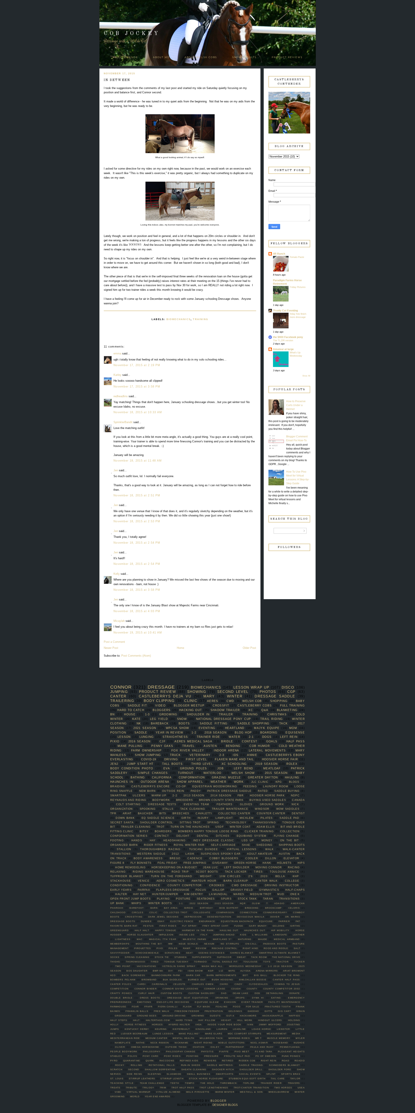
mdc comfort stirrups (244, 1033)
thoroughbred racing (160, 849)
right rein (268, 1060)
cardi (141, 984)
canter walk (266, 880)
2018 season (215, 732)
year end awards (157, 1096)
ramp (186, 948)
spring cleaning (137, 957)
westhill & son (251, 1092)
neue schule (188, 944)
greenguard (119, 930)
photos (268, 692)
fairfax (144, 889)
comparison (225, 912)
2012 (175, 853)
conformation (192, 777)
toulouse (250, 962)
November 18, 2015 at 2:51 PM (136, 495)
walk (269, 849)
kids (243, 935)
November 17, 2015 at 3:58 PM (136, 386)
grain (300, 1011)
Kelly (116, 573)
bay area (171, 908)
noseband (280, 1043)
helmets (284, 862)
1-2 (194, 732)
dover (275, 917)
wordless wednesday (245, 966)
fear (135, 1006)
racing (294, 867)
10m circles (230, 876)
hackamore (248, 1016)
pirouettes (142, 948)
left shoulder (236, 867)
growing (198, 1016)
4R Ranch (279, 253)
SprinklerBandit (122, 422)
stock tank (247, 898)
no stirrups (230, 944)
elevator (291, 858)
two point (123, 966)
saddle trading (251, 1065)
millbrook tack (211, 1038)
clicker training (259, 831)
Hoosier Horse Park (267, 795)
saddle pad (289, 817)
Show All (306, 376)
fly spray (189, 926)
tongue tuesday (176, 962)
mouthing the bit (149, 944)
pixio (115, 741)
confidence (150, 885)
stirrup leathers (142, 1078)
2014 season (221, 795)
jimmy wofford (270, 1024)
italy (204, 935)
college (292, 880)
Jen (115, 470)
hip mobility (280, 930)
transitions (289, 898)
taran (268, 898)
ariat (127, 813)
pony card (150, 1056)
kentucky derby (137, 1029)
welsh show (243, 773)
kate (136, 719)
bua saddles (172, 979)
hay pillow (206, 1020)
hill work (244, 1020)
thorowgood (135, 962)
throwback (228, 1083)
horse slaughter (140, 935)
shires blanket (241, 953)
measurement (277, 1033)
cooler (251, 858)
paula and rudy (262, 1047)
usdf (219, 826)
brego (175, 858)
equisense (295, 732)
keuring (161, 1029)
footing (117, 840)
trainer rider (271, 1083)
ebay (161, 921)
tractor (282, 962)
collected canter (234, 813)
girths (295, 926)
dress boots (150, 998)
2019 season (266, 763)
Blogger (218, 1100)
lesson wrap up (251, 687)
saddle (140, 732)
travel (188, 746)
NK (139, 723)
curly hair (146, 993)
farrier (284, 921)
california (162, 777)
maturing (244, 939)
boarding (268, 732)
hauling (292, 777)
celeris (294, 908)
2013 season (194, 795)
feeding (250, 786)
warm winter (224, 1092)
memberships (119, 944)
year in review (169, 732)
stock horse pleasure (206, 1078)
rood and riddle (276, 948)
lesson (124, 736)
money (267, 840)
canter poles (120, 984)
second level (233, 692)
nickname (181, 1043)
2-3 (221, 755)
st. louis (116, 1078)
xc (250, 710)
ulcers (139, 795)
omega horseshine (145, 1047)
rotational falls (162, 1065)
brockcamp (273, 908)
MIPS (231, 971)
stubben (180, 957)
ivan (250, 1024)
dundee (146, 921)
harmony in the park (198, 930)
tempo (189, 1083)
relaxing (118, 871)
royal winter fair (189, 844)
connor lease (214, 989)
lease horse (261, 1029)
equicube (266, 921)
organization (121, 808)
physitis (207, 1051)
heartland (234, 728)
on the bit (289, 840)
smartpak (118, 795)
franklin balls (137, 1011)
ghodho (253, 1011)
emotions (144, 1002)
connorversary (275, 912)
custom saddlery (201, 993)
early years (120, 889)
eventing (207, 728)
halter (121, 894)
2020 (264, 876)
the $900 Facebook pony (288, 337)
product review (157, 692)
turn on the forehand (171, 876)
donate (294, 993)
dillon (270, 858)
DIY (170, 971)
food (236, 1006)
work (239, 781)
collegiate (202, 912)
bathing (138, 777)
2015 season (276, 773)
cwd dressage (244, 885)
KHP (296, 876)
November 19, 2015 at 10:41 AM (137, 632)
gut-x (230, 1016)
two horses (283, 1087)
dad (224, 993)
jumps (114, 1029)
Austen (210, 746)
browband (149, 979)
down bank (125, 817)
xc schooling (234, 763)
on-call (251, 944)
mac (139, 939)
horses (157, 1024)
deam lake (241, 993)
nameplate (123, 1043)
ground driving (174, 1016)
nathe (140, 1043)
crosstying (133, 917)
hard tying (184, 1020)
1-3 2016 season (280, 966)
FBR (241, 795)
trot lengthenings (214, 1087)
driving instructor (282, 885)
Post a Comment (114, 641)
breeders (184, 800)
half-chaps (295, 889)
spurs (226, 898)
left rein (288, 736)
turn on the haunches (190, 826)
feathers (224, 804)
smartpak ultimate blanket (279, 953)
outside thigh (176, 1047)
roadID (300, 1060)
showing (196, 692)
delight (183, 835)
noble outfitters (231, 1043)
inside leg (187, 935)
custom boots (171, 993)
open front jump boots (130, 898)
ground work (272, 804)
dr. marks (292, 917)
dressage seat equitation (187, 998)
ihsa (198, 1024)
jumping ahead (224, 935)
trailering (122, 701)
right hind (250, 948)
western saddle (151, 853)
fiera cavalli (167, 1006)
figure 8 (117, 862)
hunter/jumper (165, 894)
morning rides (239, 1038)
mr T (258, 1038)
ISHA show (195, 971)
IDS (235, 755)
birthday (206, 908)
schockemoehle (147, 953)
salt (297, 948)
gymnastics (269, 889)
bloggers (162, 710)
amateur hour (204, 880)
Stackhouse (120, 880)
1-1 (181, 903)
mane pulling (130, 746)
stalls (168, 808)
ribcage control (224, 948)
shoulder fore (279, 1069)
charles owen (203, 984)
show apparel (190, 781)
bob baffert (228, 908)
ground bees (146, 1016)
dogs (266, 736)
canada (298, 800)
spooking (147, 808)
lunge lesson (163, 1033)
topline (249, 1083)
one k (295, 894)
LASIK (189, 853)
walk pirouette (198, 1092)
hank (267, 862)
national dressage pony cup (223, 719)
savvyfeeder (119, 953)
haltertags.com (158, 1020)
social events (250, 1074)
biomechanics (178, 319)
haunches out (254, 930)
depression (193, 917)
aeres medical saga (193, 741)
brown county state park (221, 800)
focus (201, 889)
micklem (247, 817)
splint (271, 1074)
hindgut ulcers (270, 1020)
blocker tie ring (287, 975)
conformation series (128, 835)
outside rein (173, 790)
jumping (119, 692)
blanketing (287, 710)
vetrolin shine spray (178, 966)
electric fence (181, 921)
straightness (175, 736)
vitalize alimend (168, 1092)
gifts (269, 1011)
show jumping (148, 755)
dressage (161, 686)
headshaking (174, 840)
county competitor (185, 885)
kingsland (203, 1029)
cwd (230, 701)
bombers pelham (122, 979)
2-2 (174, 795)
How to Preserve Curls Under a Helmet (296, 405)
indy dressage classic (213, 840)
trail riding (271, 719)
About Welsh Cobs (201, 57)
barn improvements (221, 975)
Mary (209, 696)
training (200, 319)
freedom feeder (187, 1011)
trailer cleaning (136, 826)
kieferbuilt (181, 1029)
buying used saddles (267, 800)
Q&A (264, 710)
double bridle (121, 998)
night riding (203, 1043)
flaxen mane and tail (234, 759)
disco (288, 687)
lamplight (224, 817)
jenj (114, 763)
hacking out (190, 710)
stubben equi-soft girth (247, 1078)
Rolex (291, 763)
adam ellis (266, 826)
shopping (278, 701)
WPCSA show (177, 728)
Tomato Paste (297, 257)
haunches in (121, 781)
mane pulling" (189, 1033)
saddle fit (137, 705)
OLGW (256, 903)
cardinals (159, 984)
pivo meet (242, 1051)
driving (171, 759)
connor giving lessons (180, 989)
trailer (226, 714)
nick (295, 804)
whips (136, 903)
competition (119, 989)
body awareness (148, 858)
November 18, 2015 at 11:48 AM (137, 460)
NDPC (295, 795)
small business (198, 1074)
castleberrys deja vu (165, 696)
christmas (277, 714)
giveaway (220, 862)
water (234, 736)
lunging (146, 736)
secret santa (122, 822)
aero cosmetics (170, 880)
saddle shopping (253, 723)
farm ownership (146, 750)
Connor (121, 686)
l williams (260, 935)
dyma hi (258, 998)
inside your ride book (224, 1024)
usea (301, 1087)
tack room (259, 957)
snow (182, 719)
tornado (200, 962)
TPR (113, 813)
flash (187, 1006)
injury (203, 817)
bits (162, 813)
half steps (118, 1020)
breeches (180, 813)
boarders (163, 831)
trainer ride (208, 736)
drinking (221, 998)
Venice (143, 880)
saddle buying (286, 790)
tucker (299, 962)
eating (276, 998)
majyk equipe (266, 728)
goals (272, 741)
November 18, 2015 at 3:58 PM (136, 589)
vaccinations (146, 966)
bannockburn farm (166, 975)
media (296, 1033)
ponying (192, 1056)
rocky (119, 1065)
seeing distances (211, 953)
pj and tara (263, 1051)
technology (235, 822)
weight (206, 876)
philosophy (151, 1051)
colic (153, 912)
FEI (180, 971)
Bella (280, 876)
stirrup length (172, 1078)
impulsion (166, 935)
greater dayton (263, 777)
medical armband (287, 939)
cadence (194, 858)
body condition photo (131, 768)
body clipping (159, 701)
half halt (142, 930)
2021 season (144, 728)
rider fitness (156, 844)
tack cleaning (192, 808)
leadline (239, 1029)
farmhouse (118, 1006)
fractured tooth (277, 1006)
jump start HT (140, 763)
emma (117, 353)
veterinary (200, 755)
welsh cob (252, 701)
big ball (260, 975)
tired (155, 962)
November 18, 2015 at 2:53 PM (136, 521)
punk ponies (291, 1056)
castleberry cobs (255, 705)
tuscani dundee (203, 849)
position (118, 732)
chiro (224, 984)
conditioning (121, 885)
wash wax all (212, 966)
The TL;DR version (283, 340)
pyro (114, 1060)
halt (136, 1020)
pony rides (172, 1056)
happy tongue (165, 930)
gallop (218, 889)
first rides (168, 926)
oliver (120, 1047)
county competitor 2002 (281, 989)
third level (202, 763)
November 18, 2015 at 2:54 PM (136, 542)
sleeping (154, 1074)
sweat (241, 957)
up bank (117, 903)
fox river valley (187, 750)
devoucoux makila (251, 917)
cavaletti (204, 813)
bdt (245, 975)
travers (294, 1083)
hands (136, 840)
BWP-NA (158, 971)
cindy (239, 984)
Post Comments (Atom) (136, 655)
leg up (248, 840)
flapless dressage (173, 889)
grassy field (242, 889)
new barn (147, 790)
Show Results (244, 57)
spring (213, 822)
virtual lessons (241, 849)
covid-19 (148, 759)
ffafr (148, 1006)
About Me (161, 57)
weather (218, 781)
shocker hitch (223, 1069)
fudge (238, 926)
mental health (183, 1038)
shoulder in (198, 714)
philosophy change (180, 1051)
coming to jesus (287, 984)
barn (154, 908)
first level (196, 759)
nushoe (299, 1043)
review (201, 948)
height (226, 1020)
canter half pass (286, 979)
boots (184, 723)
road (285, 1060)
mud (280, 894)
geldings (235, 1011)
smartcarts (225, 1074)
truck (175, 755)
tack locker (236, 871)
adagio (279, 903)
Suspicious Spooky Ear (221, 853)
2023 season (224, 903)
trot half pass (182, 1087)
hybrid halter (179, 1024)
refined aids (189, 1060)
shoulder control (156, 822)
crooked (216, 885)
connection (248, 912)
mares (238, 894)
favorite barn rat (123, 926)
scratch (116, 1069)
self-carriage (223, 844)
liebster (283, 1029)
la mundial (218, 894)
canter (118, 696)
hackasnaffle (272, 1016)
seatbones (206, 898)
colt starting (128, 804)
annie (252, 755)
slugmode (174, 1074)
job (220, 768)
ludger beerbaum (134, 1033)
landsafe (280, 935)
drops (240, 998)
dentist (298, 813)
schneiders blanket (284, 1065)
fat (298, 921)
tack (283, 723)
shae (246, 844)
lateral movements (267, 750)
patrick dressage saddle (229, 790)
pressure (211, 1056)
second (133, 1069)
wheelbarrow (278, 1092)
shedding (264, 844)
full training (292, 705)
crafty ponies (121, 993)
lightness (122, 939)
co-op (181, 786)
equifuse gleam (207, 1002)
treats (115, 1087)
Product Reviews (287, 57)
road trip (180, 871)
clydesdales (258, 984)
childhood (118, 912)
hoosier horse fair (280, 759)
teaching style (122, 1083)
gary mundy (258, 926)
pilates (266, 817)
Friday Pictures (298, 287)
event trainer (252, 1002)
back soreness (133, 975)
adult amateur (259, 853)
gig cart (284, 1011)
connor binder (145, 989)
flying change (286, 835)
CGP (291, 692)
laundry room (275, 786)
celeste (179, 984)
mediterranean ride (125, 1038)
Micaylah (119, 620)
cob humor (259, 746)
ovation (198, 1047)
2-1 (251, 736)
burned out (197, 979)
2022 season (199, 903)
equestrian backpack (237, 921)
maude (262, 939)
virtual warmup (138, 1092)
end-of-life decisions (173, 1002)
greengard (123, 1016)
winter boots (160, 903)
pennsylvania (290, 1047)
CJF (163, 741)
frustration (214, 1011)
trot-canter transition (251, 1087)
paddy (196, 790)
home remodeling (130, 867)
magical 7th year (162, 939)
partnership (235, 1047)
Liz (221, 971)
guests (215, 1016)
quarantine (131, 1060)
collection (290, 831)
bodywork (161, 800)
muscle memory (278, 1038)
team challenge (152, 1083)
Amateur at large (283, 349)
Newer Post (111, 647)
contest (249, 741)
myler (300, 1038)
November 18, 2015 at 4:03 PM (136, 611)
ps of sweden (265, 1056)
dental (203, 835)
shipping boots (292, 844)
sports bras (290, 1074)
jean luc (210, 867)
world (135, 1096)
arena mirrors (267, 971)
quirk (150, 1060)
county (252, 989)
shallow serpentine (160, 1069)
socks (115, 957)
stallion (124, 849)
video (160, 705)
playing (163, 898)
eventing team (196, 804)
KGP (211, 971)
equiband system (252, 835)
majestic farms (194, 939)
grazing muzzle (226, 777)
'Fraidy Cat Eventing (285, 310)
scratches (172, 953)
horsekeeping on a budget (174, 867)
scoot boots (207, 871)
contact (162, 835)
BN (112, 714)
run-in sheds (191, 1065)
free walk (161, 1011)
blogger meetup (189, 705)
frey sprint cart (215, 926)
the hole (207, 1083)
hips (301, 862)
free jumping (195, 862)
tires (258, 871)
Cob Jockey (132, 33)
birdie (188, 908)
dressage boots (122, 921)
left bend (243, 768)
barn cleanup (235, 880)
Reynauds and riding (128, 800)
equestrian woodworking (214, 786)
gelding (278, 926)
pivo (159, 948)
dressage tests (162, 804)
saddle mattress (220, 1065)
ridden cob (247, 1060)
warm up (159, 795)
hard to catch (130, 710)
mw (170, 944)
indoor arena (226, 750)
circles (137, 912)
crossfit (221, 705)
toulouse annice (284, 871)
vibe (118, 1092)
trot (160, 826)
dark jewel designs (163, 917)
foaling (221, 1006)
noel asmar (259, 1043)
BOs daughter (136, 971)
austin (284, 853)
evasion (230, 1002)
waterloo (212, 773)
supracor (224, 957)
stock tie (162, 957)
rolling (136, 1065)
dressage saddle (275, 696)
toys (266, 962)
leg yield (159, 719)
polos (132, 1056)
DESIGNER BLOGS (225, 1105)
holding (294, 1020)
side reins (134, 1074)
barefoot (136, 908)
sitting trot (190, 822)
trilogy (148, 1087)
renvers (210, 1060)
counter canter (271, 813)
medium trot (260, 894)
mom (293, 728)
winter (235, 696)
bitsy (144, 831)
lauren (222, 1029)
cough (236, 989)
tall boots (172, 763)
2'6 (250, 876)
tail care (278, 1078)
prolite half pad (237, 1056)
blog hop (243, 732)
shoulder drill (251, 1069)
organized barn (124, 844)
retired (227, 1060)
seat (189, 953)
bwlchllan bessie (253, 979)
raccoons (167, 1060)
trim (163, 1087)
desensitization (219, 917)
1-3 (147, 714)
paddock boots (274, 944)
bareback (160, 723)
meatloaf (272, 768)
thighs (115, 962)
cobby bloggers (223, 858)
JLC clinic (260, 781)
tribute (131, 1087)
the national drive (286, 957)
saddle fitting (214, 723)
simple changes (153, 773)
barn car (193, 975)
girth (186, 817)
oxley (215, 1047)
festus (148, 926)
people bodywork (123, 1051)
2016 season (139, 741)
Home (180, 647)
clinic (190, 701)
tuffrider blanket (126, 876)
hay (153, 840)
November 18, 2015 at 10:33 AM (137, 412)
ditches (222, 835)
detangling (274, 993)
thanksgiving (264, 822)
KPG (279, 781)
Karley (117, 374)
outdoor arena (155, 781)
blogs (294, 781)
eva (166, 768)
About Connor (125, 57)
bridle (227, 741)
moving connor (268, 867)
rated (263, 790)
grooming (168, 714)
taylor (295, 1078)
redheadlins (120, 396)
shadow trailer (225, 710)
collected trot (176, 912)
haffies (294, 1016)
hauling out (229, 930)
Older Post (249, 647)
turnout (185, 773)
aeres (212, 701)
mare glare (213, 1033)
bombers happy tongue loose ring (208, 831)
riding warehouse (148, 871)
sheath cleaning (193, 1069)
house (130, 714)
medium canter (156, 1038)
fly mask (203, 1006)
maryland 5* (222, 939)
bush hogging (222, 979)
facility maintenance (284, 1002)
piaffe (224, 1051)
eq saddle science (158, 817)
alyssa (245, 971)
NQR (243, 903)
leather (299, 935)
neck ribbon (159, 1043)
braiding (117, 786)
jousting (293, 1024)
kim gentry (193, 894)
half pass (295, 741)
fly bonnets (141, 862)
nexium (209, 944)
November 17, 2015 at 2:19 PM (136, 365)
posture (183, 898)
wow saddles (287, 808)
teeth (174, 1083)
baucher (145, 813)
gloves (246, 804)
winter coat (240, 826)
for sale (252, 1006)
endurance (207, 921)
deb (257, 993)
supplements (202, 957)
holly (114, 1024)
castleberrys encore (150, 786)
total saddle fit (225, 962)
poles (173, 948)
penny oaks (162, 746)
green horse (245, 862)
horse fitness (135, 1024)
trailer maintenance (230, 808)
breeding (252, 908)
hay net (139, 894)
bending (233, 746)
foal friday (167, 862)
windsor (262, 808)
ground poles (193, 768)
